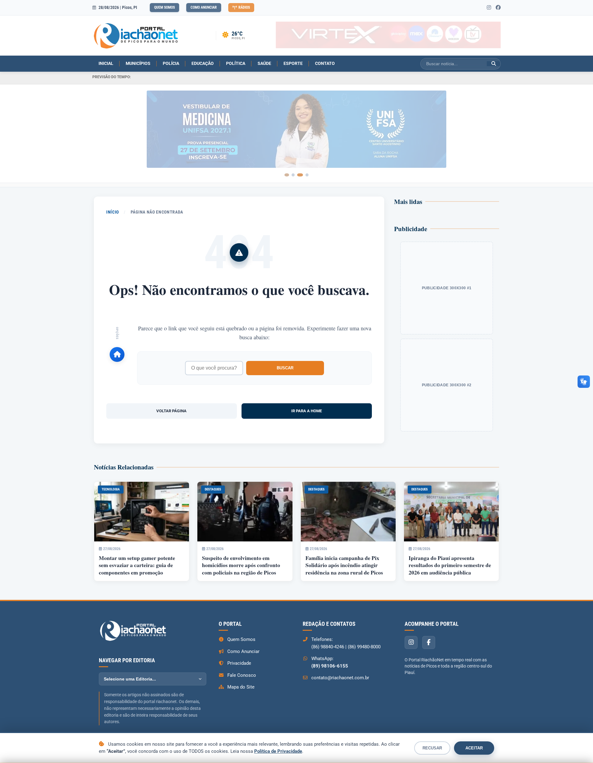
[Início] (117, 354)
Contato (325, 63)
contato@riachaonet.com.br (340, 677)
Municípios (138, 63)
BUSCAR (285, 368)
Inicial (106, 63)
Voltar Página (171, 411)
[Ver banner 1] (288, 174)
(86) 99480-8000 (364, 647)
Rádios (244, 7)
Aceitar (474, 748)
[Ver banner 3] (301, 174)
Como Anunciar (204, 7)
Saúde (264, 63)
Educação (202, 63)
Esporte (293, 63)
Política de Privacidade (278, 751)
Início (112, 212)
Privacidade (239, 663)
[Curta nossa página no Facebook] (498, 8)
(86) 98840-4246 (327, 647)
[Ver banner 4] (307, 174)
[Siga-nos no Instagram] (489, 8)
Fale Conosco (241, 675)
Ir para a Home (306, 411)
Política (235, 63)
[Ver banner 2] (295, 174)
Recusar (432, 748)
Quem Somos (164, 7)
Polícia (171, 63)
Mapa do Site (240, 687)
